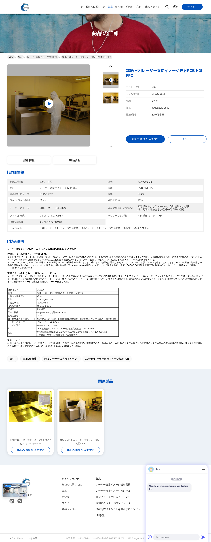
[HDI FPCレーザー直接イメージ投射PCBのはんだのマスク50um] (30, 414)
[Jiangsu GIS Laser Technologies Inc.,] (24, 6)
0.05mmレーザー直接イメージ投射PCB (107, 358)
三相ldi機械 (29, 358)
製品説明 (74, 160)
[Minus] (203, 469)
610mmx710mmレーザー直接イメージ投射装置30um (80, 442)
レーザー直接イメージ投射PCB (42, 57)
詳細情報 (29, 160)
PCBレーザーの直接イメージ (60, 358)
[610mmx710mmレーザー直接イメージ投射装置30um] (80, 414)
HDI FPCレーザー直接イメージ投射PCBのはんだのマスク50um (30, 442)
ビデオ (129, 6)
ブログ (139, 6)
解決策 (119, 6)
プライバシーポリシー (20, 538)
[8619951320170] (12, 501)
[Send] (203, 537)
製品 (110, 6)
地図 (35, 538)
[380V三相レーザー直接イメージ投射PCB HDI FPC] (48, 105)
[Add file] (150, 537)
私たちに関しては (96, 6)
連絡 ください (152, 6)
